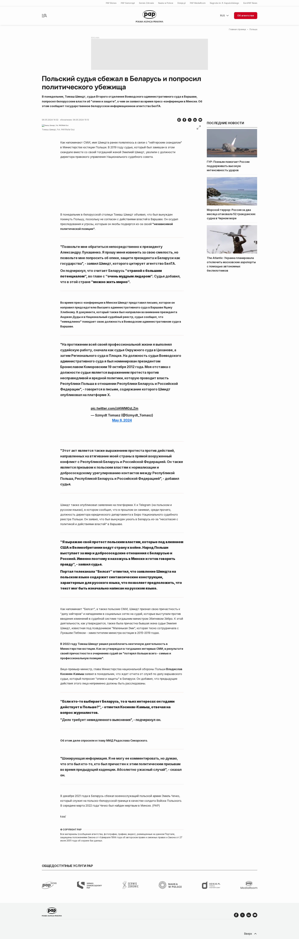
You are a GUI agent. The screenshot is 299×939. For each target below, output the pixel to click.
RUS (222, 15)
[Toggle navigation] (44, 15)
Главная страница (237, 29)
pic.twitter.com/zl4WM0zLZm (114, 408)
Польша (253, 29)
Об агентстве (245, 15)
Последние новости (225, 123)
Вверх (248, 933)
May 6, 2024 (122, 420)
